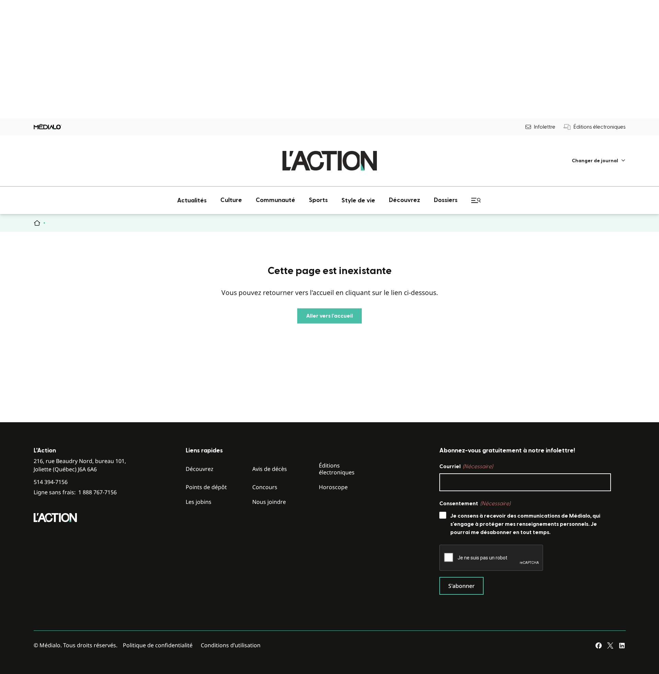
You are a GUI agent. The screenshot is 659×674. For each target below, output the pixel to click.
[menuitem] (599, 161)
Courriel (466, 466)
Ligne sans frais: (75, 492)
